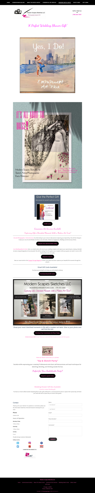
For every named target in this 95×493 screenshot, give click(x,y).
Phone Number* (52, 418)
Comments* (51, 425)
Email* (50, 412)
